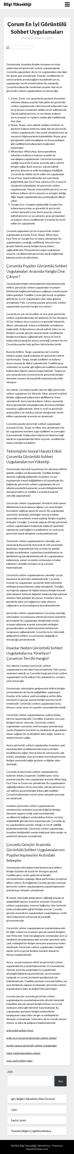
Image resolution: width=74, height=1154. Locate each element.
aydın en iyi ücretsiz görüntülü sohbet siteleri (31, 1037)
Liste (14, 1109)
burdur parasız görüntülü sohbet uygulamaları (31, 1045)
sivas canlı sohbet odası (19, 1060)
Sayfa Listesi (18, 1120)
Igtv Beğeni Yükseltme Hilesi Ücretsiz (33, 1098)
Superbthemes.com (37, 1148)
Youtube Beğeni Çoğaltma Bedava (31, 1131)
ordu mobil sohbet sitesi (19, 1030)
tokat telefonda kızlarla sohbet (23, 1053)
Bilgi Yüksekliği (17, 4)
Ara (10, 1071)
